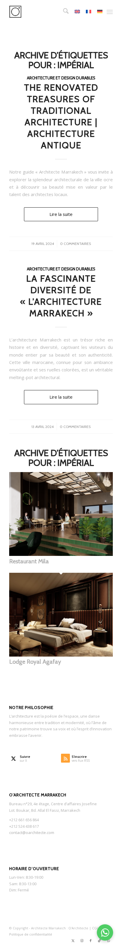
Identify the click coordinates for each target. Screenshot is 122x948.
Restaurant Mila (29, 561)
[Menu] (110, 12)
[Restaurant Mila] (61, 554)
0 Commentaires (75, 243)
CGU (96, 928)
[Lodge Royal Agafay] (61, 655)
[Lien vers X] (72, 940)
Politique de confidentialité (30, 934)
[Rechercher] (63, 12)
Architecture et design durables (61, 78)
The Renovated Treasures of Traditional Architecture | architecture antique (61, 116)
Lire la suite (61, 214)
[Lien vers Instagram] (81, 940)
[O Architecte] (50, 12)
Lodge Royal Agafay (35, 661)
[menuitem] (63, 12)
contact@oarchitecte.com (31, 832)
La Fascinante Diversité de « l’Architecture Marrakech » (61, 296)
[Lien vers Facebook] (90, 940)
